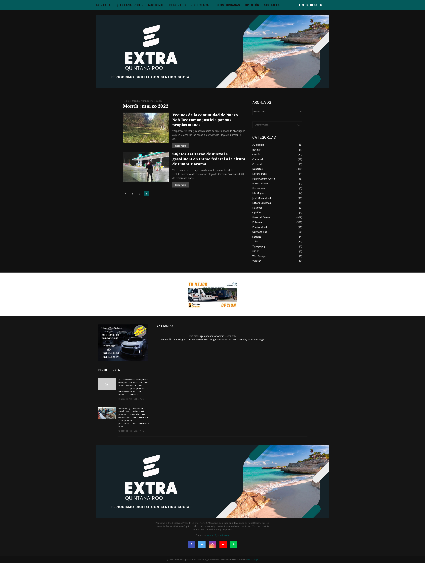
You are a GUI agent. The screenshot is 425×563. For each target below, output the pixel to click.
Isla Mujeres (258, 193)
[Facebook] (300, 5)
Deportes (177, 5)
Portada (103, 5)
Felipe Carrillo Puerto (263, 178)
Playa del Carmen (261, 217)
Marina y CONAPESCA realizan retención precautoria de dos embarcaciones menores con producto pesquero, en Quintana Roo (134, 417)
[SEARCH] (298, 125)
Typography (258, 246)
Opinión (252, 5)
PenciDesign (252, 559)
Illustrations (258, 188)
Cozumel (257, 164)
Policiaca (200, 5)
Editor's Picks (259, 173)
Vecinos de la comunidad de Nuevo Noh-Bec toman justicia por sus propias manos (205, 120)
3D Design (258, 144)
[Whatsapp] (316, 5)
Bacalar (256, 149)
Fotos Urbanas (227, 5)
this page (259, 339)
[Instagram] (308, 5)
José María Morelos (262, 198)
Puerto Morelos (260, 227)
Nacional (156, 5)
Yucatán (256, 260)
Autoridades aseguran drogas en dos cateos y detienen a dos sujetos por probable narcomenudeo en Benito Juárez (133, 387)
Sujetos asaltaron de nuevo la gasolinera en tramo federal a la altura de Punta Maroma (208, 159)
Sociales (272, 5)
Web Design (258, 256)
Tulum (255, 241)
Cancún (256, 154)
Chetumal (257, 159)
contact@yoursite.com (218, 535)
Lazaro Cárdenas (261, 202)
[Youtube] (312, 5)
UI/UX (255, 251)
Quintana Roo (128, 5)
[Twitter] (304, 5)
